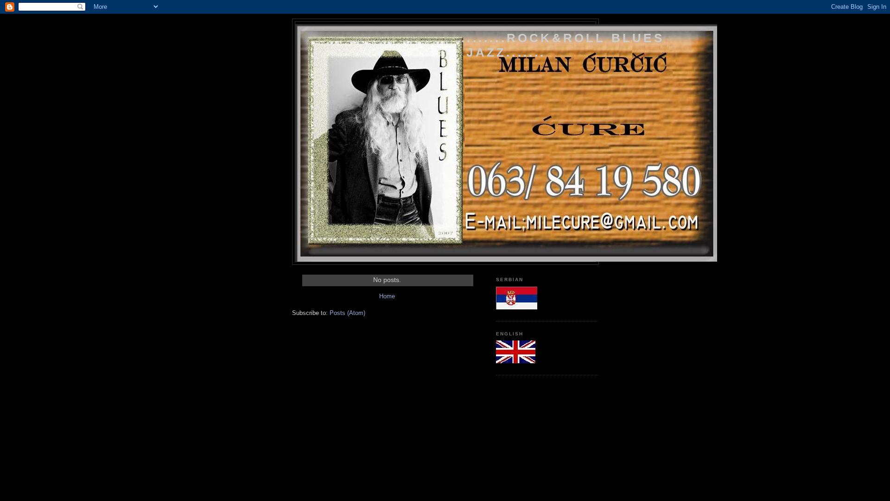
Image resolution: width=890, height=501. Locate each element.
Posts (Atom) (347, 312)
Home (387, 296)
